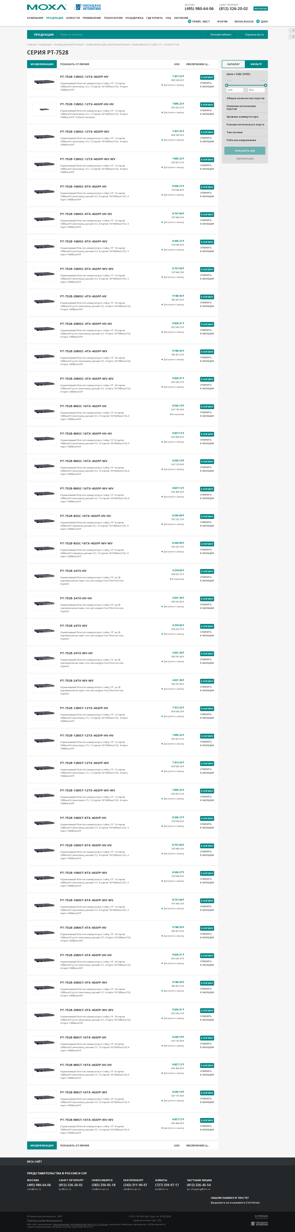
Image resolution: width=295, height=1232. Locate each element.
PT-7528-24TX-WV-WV (77, 680)
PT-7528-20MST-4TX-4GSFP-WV (83, 982)
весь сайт (34, 1161)
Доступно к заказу (174, 85)
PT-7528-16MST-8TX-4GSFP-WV (83, 873)
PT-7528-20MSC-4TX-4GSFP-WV (83, 351)
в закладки (207, 86)
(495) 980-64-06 (199, 8)
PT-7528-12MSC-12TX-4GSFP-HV (84, 77)
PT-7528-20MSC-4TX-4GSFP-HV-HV (86, 324)
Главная (32, 44)
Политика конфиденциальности (44, 1220)
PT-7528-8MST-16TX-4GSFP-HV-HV (86, 1065)
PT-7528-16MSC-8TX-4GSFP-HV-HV (86, 214)
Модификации (42, 64)
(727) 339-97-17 (167, 1185)
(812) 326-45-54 (199, 1185)
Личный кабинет (220, 34)
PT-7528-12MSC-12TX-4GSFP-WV (84, 131)
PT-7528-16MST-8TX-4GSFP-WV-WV (86, 900)
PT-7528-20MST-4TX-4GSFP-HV (83, 927)
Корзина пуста (254, 34)
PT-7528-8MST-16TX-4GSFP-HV (83, 1037)
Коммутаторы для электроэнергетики (108, 44)
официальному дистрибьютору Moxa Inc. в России (80, 1224)
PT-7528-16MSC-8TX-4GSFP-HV (83, 186)
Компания (35, 18)
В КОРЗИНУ (207, 77)
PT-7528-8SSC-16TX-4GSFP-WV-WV (86, 543)
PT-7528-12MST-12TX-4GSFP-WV (84, 763)
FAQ (168, 18)
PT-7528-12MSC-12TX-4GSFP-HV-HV (87, 104)
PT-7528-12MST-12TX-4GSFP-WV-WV (87, 790)
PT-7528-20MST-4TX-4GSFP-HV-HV (86, 955)
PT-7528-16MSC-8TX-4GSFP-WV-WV (87, 269)
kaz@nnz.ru (161, 1189)
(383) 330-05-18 (103, 1185)
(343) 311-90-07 (135, 1185)
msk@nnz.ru (34, 1189)
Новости (73, 18)
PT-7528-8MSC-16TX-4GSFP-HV (83, 406)
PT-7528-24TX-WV (73, 626)
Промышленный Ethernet (69, 44)
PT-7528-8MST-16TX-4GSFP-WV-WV (86, 1120)
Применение (92, 18)
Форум (222, 21)
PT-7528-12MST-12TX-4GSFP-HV (84, 708)
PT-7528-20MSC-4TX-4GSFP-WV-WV (87, 378)
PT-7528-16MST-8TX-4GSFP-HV (83, 818)
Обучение (181, 18)
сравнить (206, 83)
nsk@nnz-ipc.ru (100, 1189)
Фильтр (256, 64)
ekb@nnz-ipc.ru (132, 1189)
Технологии (113, 18)
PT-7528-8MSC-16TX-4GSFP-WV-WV (87, 488)
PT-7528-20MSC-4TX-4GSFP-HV (83, 296)
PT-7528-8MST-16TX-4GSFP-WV (83, 1092)
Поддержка (134, 18)
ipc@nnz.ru (65, 1189)
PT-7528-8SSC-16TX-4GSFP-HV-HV (85, 516)
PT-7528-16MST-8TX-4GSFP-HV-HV (86, 845)
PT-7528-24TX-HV (73, 571)
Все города (261, 8)
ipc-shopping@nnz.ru (198, 1189)
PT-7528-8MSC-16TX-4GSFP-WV (83, 461)
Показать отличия (74, 64)
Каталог (233, 64)
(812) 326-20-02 (233, 8)
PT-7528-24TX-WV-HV (76, 653)
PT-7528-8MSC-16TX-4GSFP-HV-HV (86, 433)
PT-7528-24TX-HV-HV (76, 598)
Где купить (154, 18)
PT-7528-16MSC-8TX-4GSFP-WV (83, 241)
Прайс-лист (201, 21)
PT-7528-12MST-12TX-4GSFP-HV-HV (87, 735)
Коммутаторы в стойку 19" (147, 44)
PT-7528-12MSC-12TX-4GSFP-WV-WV (87, 159)
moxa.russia (244, 21)
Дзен (264, 21)
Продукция (54, 18)
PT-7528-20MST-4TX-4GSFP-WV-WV (86, 1010)
